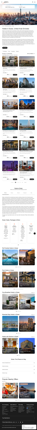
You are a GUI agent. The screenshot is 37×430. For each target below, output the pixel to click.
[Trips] (32, 2)
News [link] (3, 410)
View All (32, 248)
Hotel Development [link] (13, 410)
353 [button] (8, 96)
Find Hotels (5, 47)
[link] (6, 69)
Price (9, 51)
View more (3, 381)
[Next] (16, 61)
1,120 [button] (7, 116)
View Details (4, 72)
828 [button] (8, 179)
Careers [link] (3, 408)
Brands (17, 51)
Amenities (13, 51)
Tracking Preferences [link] (30, 406)
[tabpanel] (18, 7)
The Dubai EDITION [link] (23, 130)
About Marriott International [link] (4, 407)
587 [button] (24, 74)
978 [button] (24, 137)
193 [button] (24, 179)
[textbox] (10, 7)
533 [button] (8, 137)
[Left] (16, 23)
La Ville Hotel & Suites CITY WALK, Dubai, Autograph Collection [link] (26, 68)
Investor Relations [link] (4, 409)
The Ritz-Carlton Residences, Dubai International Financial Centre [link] (9, 111)
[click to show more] (35, 233)
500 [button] (24, 157)
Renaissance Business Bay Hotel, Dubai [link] (26, 151)
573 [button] (24, 116)
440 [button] (8, 74)
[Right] (21, 23)
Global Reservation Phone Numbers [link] (21, 409)
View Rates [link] (15, 74)
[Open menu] (2, 2)
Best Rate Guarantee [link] (21, 410)
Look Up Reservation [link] (21, 407)
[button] (10, 7)
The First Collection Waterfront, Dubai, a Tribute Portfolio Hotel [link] (26, 172)
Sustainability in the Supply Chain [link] (30, 412)
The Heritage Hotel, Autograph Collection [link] (26, 110)
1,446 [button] (24, 96)
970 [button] (8, 157)
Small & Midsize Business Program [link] (14, 407)
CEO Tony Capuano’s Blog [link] (5, 411)
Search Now (13, 234)
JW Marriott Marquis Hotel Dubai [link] (8, 171)
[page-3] (18, 355)
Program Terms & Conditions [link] (29, 410)
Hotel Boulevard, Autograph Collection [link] (9, 130)
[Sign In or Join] (35, 2)
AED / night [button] (10, 74)
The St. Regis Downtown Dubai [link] (8, 151)
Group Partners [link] (12, 409)
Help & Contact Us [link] (21, 406)
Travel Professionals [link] (13, 408)
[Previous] (4, 61)
